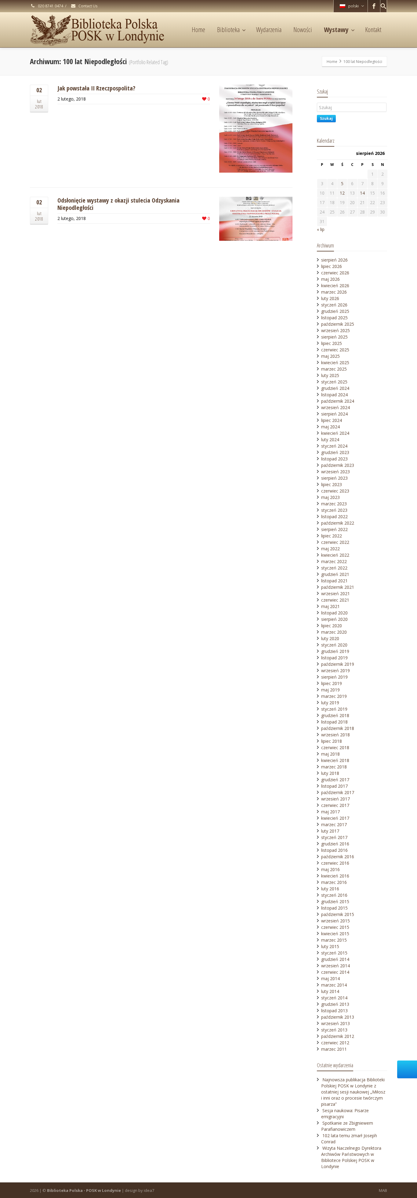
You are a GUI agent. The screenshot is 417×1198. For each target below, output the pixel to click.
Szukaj (326, 118)
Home (198, 29)
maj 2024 (330, 427)
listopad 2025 (334, 318)
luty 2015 (330, 946)
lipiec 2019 (331, 683)
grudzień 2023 (335, 452)
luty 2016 (330, 889)
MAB (383, 1190)
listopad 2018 (334, 722)
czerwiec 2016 (335, 863)
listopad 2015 (334, 908)
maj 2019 (330, 690)
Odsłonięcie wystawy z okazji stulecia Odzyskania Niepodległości (118, 204)
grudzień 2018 (335, 715)
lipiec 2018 (331, 741)
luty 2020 (330, 638)
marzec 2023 (334, 504)
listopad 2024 (334, 395)
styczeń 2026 (334, 305)
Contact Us (87, 6)
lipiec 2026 (331, 266)
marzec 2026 (334, 292)
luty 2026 (330, 298)
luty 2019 (330, 702)
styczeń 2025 (334, 382)
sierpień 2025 (334, 337)
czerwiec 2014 (335, 972)
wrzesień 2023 (335, 471)
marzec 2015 (334, 940)
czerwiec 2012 (335, 1043)
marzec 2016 (334, 882)
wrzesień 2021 (335, 593)
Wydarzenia (268, 29)
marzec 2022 (334, 561)
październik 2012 (337, 1036)
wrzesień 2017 (335, 799)
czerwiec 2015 (335, 927)
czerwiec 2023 (335, 491)
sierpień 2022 (334, 529)
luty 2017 (330, 831)
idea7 (149, 1190)
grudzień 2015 (335, 901)
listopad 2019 (334, 658)
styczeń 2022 (334, 568)
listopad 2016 (334, 850)
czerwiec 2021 (335, 600)
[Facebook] (374, 6)
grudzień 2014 (335, 959)
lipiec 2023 (331, 484)
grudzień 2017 (335, 779)
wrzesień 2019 (335, 670)
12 (342, 193)
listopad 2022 (334, 516)
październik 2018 (337, 728)
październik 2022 (337, 523)
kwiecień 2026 (335, 285)
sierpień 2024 (334, 414)
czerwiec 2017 (335, 805)
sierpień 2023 (334, 478)
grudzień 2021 (335, 574)
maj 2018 (330, 754)
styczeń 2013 (334, 1030)
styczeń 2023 (334, 510)
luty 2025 (330, 375)
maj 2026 (330, 279)
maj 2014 (330, 978)
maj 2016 (330, 869)
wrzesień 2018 (335, 735)
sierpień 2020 (334, 619)
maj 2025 (330, 356)
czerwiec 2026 (335, 273)
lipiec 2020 (331, 625)
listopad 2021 (334, 581)
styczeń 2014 (334, 998)
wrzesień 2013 (335, 1023)
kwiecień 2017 (335, 818)
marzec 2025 (334, 369)
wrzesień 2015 (335, 921)
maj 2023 (330, 497)
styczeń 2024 (334, 446)
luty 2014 (330, 991)
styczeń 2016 (334, 895)
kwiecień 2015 (335, 933)
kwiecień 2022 (335, 555)
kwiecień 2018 (335, 760)
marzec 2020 (334, 632)
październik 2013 (337, 1017)
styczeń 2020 (334, 645)
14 (362, 193)
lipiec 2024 (331, 420)
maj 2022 (330, 548)
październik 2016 (337, 856)
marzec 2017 (334, 824)
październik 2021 (337, 587)
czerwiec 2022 (335, 542)
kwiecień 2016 (335, 876)
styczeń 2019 (334, 709)
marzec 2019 (334, 696)
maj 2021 (330, 606)
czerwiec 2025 (335, 350)
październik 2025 (337, 324)
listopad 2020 (334, 613)
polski (353, 6)
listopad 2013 (334, 1010)
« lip (321, 229)
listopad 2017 (334, 786)
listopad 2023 (334, 459)
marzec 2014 (334, 985)
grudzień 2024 (335, 388)
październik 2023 (337, 465)
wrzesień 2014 (335, 966)
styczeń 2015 (334, 953)
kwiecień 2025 (335, 362)
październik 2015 (337, 914)
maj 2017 (330, 812)
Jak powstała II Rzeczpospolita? (96, 88)
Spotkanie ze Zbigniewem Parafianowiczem (347, 1126)
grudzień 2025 (335, 311)
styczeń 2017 (334, 837)
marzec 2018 (334, 767)
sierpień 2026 (334, 260)
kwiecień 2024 (335, 433)
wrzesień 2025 (335, 330)
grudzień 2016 (335, 844)
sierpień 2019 (334, 677)
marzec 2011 (334, 1049)
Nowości (302, 29)
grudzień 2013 (335, 1004)
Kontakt (373, 29)
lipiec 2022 (331, 536)
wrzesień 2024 (335, 407)
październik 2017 (337, 792)
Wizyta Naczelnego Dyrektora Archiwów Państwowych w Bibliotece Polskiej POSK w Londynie (351, 1157)
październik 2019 (337, 664)
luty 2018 (330, 773)
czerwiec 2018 (335, 747)
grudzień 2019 (335, 651)
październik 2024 (337, 401)
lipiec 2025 (331, 343)
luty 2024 (330, 439)
